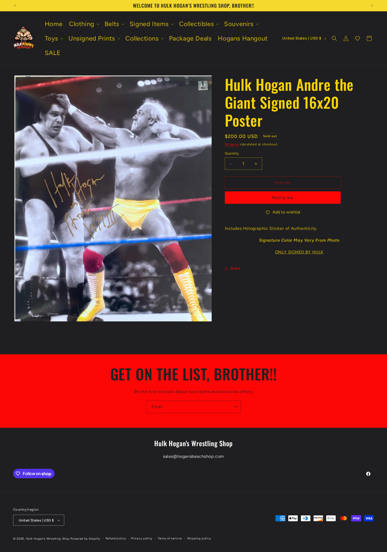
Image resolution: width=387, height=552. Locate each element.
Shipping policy (199, 538)
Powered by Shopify (85, 538)
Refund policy (116, 538)
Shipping (232, 144)
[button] (83, 24)
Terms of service (170, 538)
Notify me (282, 197)
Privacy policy (141, 538)
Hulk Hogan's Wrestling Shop (48, 538)
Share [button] (235, 268)
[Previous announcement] (15, 6)
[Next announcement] (372, 6)
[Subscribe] (235, 407)
